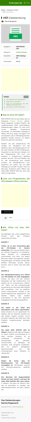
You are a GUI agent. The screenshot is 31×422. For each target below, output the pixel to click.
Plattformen (4, 415)
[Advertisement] (15, 79)
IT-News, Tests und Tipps (8, 418)
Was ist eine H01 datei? (13, 101)
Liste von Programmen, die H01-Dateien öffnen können (17, 104)
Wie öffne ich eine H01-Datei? (15, 107)
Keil (10, 217)
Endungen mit (12, 10)
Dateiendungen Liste (7, 412)
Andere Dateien (21, 52)
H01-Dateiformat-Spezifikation (15, 99)
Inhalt (6, 97)
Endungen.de (15, 3)
